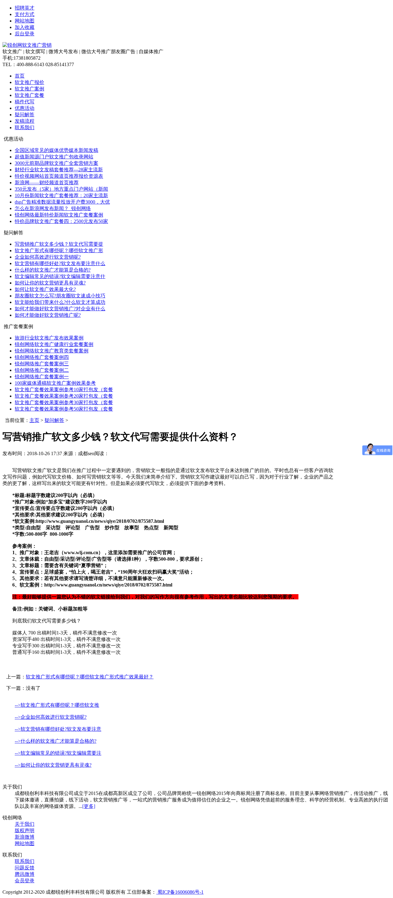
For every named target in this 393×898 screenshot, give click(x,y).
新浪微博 (24, 837)
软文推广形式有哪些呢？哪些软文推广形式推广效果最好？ (90, 676)
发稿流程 (24, 121)
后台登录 (24, 33)
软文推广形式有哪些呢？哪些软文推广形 (59, 250)
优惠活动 (24, 108)
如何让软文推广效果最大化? (45, 289)
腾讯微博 (24, 874)
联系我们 (24, 127)
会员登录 (24, 880)
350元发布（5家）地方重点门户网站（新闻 (61, 189)
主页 (34, 420)
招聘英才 (24, 7)
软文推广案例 (29, 88)
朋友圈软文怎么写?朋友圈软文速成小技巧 (60, 295)
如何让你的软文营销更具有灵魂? (50, 282)
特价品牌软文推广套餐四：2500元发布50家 (61, 221)
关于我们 (24, 824)
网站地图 (24, 20)
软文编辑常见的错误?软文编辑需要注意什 (60, 276)
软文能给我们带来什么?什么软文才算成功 (60, 302)
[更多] (88, 806)
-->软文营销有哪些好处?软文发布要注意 (58, 729)
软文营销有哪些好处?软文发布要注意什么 (60, 263)
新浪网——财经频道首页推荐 (47, 182)
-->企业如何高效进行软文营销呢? (51, 717)
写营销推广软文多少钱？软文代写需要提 (59, 244)
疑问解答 (24, 114)
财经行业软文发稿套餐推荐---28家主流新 (59, 169)
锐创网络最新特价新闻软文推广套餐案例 (59, 214)
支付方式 (24, 14)
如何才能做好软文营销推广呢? (48, 315)
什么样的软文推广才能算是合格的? (53, 269)
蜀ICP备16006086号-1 (180, 892)
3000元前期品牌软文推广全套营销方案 (56, 163)
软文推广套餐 (29, 95)
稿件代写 (24, 101)
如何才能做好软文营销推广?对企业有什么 (60, 308)
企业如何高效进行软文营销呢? (48, 257)
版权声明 (24, 830)
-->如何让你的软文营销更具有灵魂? (53, 765)
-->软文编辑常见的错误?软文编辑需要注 (58, 753)
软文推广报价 (29, 82)
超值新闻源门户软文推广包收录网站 (54, 156)
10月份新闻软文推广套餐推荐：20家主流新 (61, 195)
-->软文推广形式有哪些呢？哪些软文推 (57, 705)
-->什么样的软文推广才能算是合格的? (55, 741)
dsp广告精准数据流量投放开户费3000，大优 (62, 202)
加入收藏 (24, 27)
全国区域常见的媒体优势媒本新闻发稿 (56, 150)
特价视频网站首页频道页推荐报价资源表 (59, 176)
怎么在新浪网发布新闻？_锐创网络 (53, 208)
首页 (20, 75)
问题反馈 (24, 867)
